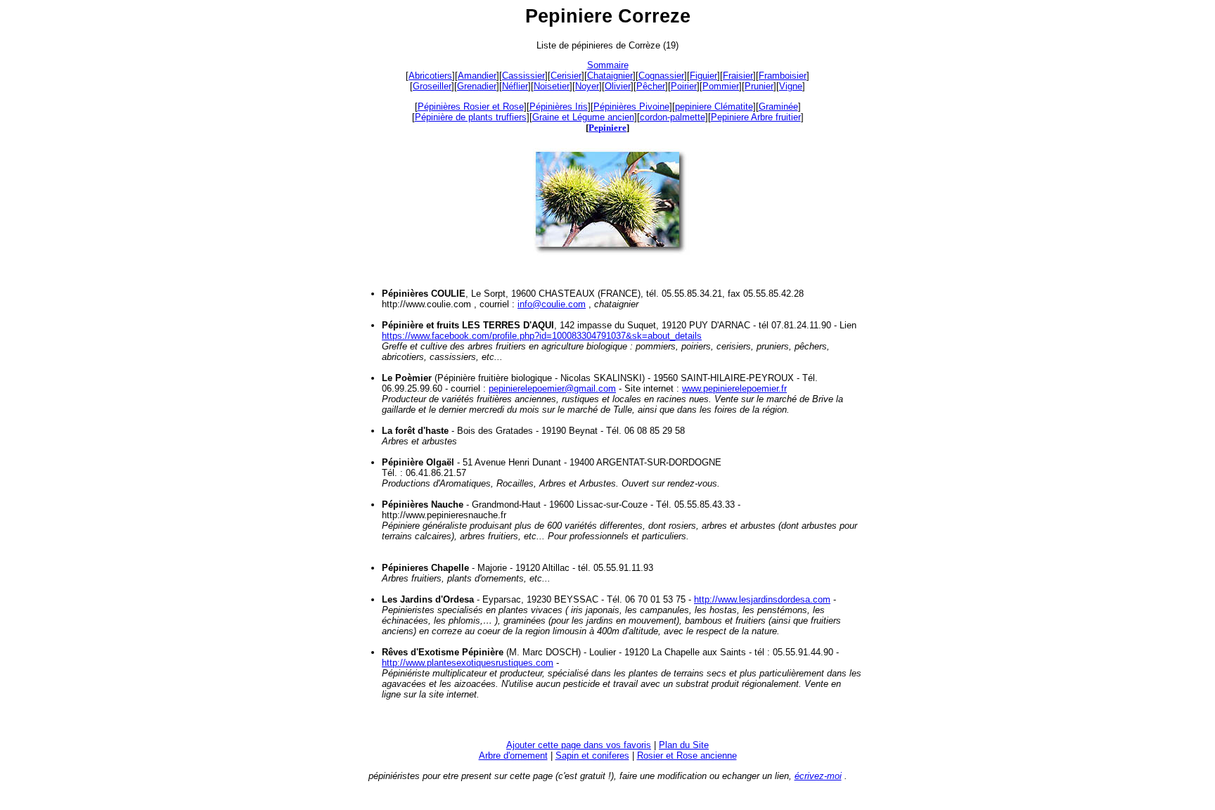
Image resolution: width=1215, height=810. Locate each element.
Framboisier (782, 75)
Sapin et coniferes (592, 755)
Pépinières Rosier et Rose (471, 106)
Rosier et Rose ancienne (687, 755)
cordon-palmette (672, 117)
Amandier (477, 75)
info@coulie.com (552, 304)
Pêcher (650, 86)
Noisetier (552, 86)
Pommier (720, 86)
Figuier (703, 75)
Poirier (684, 86)
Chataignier (610, 75)
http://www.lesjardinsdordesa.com (762, 599)
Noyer (587, 86)
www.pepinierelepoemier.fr (734, 388)
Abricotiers (430, 75)
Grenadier (476, 86)
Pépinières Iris (558, 106)
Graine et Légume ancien (583, 117)
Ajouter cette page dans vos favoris (578, 745)
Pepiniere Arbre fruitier (756, 117)
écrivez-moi (818, 776)
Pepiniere (607, 127)
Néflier (515, 86)
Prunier (759, 86)
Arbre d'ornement (513, 755)
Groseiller (432, 86)
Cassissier (523, 75)
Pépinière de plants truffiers (471, 117)
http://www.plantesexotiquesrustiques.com (467, 662)
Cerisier (566, 75)
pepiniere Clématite (714, 106)
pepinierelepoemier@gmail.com (552, 388)
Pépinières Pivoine (631, 106)
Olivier (618, 86)
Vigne (790, 86)
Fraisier (738, 75)
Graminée (778, 106)
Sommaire (608, 65)
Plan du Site (684, 745)
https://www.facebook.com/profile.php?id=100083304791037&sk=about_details (542, 335)
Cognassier (661, 75)
